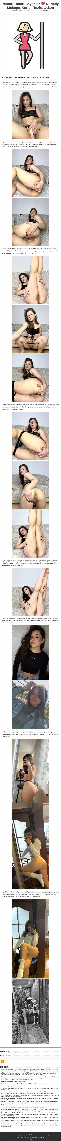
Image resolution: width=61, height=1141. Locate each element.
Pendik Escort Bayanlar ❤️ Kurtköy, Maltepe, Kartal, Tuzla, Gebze (30, 6)
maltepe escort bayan (17, 1135)
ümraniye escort (45, 1135)
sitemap (30, 1134)
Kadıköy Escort (15, 80)
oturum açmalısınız (24, 1052)
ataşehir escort (26, 1135)
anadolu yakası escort (36, 1135)
